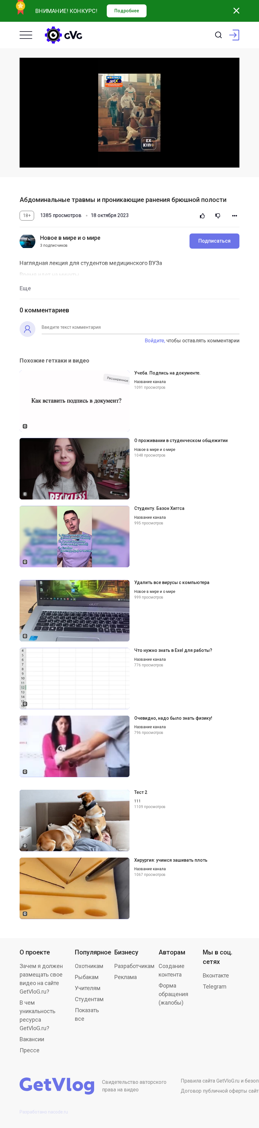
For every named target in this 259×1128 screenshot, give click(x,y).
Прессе (29, 1050)
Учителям (87, 988)
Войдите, (155, 341)
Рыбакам (87, 977)
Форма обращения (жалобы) (173, 994)
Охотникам (89, 966)
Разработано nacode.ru (44, 1111)
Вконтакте (216, 975)
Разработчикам (134, 966)
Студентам (89, 999)
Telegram (214, 986)
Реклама (125, 977)
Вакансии (32, 1039)
